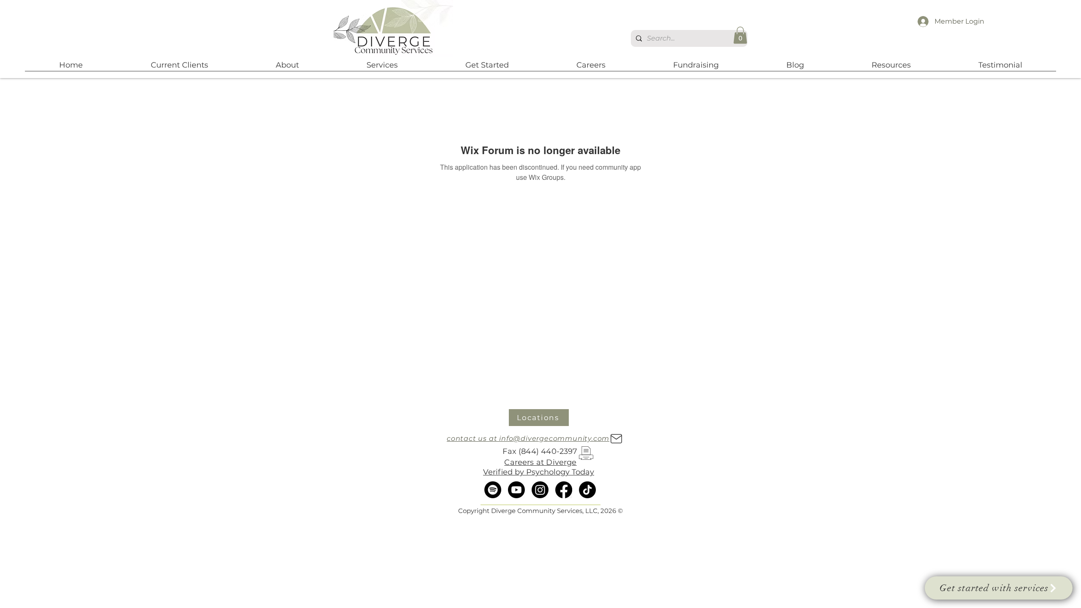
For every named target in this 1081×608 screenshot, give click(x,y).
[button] (740, 35)
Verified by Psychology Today (538, 472)
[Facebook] (563, 489)
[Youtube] (516, 489)
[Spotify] (492, 489)
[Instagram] (540, 489)
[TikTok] (587, 489)
